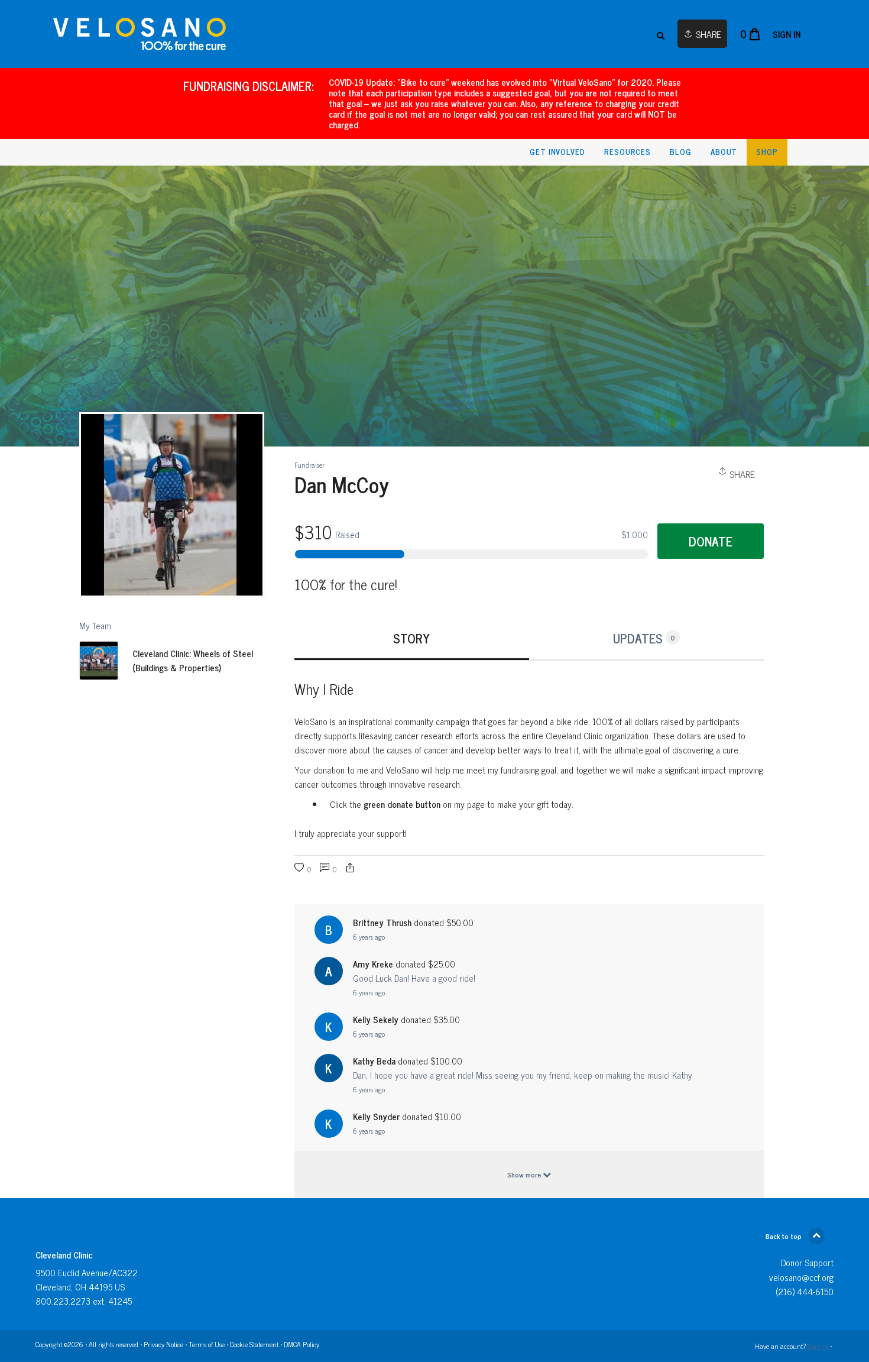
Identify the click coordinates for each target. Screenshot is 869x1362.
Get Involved (557, 151)
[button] (350, 869)
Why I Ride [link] (324, 688)
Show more (525, 1174)
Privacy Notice (163, 1344)
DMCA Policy (301, 1344)
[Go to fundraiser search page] (660, 34)
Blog (681, 151)
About (724, 151)
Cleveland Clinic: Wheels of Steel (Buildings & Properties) (192, 660)
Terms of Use (207, 1344)
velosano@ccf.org (801, 1277)
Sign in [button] (786, 34)
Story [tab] (411, 638)
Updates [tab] (644, 638)
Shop (767, 151)
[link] (139, 34)
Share (741, 473)
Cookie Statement (254, 1344)
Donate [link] (710, 541)
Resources (627, 151)
